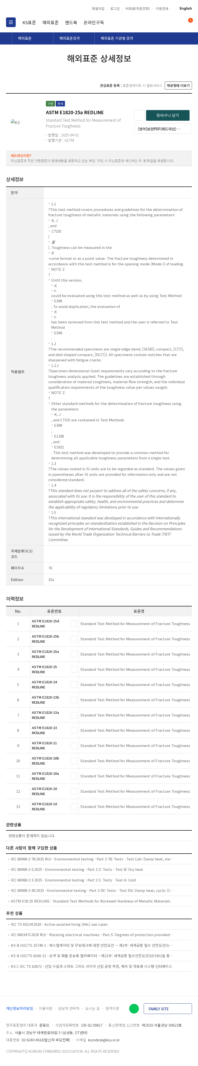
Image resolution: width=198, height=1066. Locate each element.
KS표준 (29, 22)
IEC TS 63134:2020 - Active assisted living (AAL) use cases (59, 924)
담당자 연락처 (68, 1008)
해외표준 (50, 22)
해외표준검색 (69, 38)
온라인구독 (94, 22)
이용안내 (162, 8)
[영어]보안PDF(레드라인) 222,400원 (165, 128)
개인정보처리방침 (19, 1008)
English (186, 8)
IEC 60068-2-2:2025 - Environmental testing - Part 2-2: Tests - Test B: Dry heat (77, 869)
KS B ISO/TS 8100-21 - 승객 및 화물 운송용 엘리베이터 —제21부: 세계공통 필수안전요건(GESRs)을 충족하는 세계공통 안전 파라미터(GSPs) (92, 955)
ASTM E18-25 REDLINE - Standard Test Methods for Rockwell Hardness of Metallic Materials (90, 900)
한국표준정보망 (31, 8)
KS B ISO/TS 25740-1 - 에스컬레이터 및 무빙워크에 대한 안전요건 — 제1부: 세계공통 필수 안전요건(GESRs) (92, 945)
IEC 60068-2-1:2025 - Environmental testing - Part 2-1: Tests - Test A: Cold (73, 879)
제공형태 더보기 (178, 85)
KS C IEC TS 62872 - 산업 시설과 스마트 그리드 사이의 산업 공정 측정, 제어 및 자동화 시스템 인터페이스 (91, 966)
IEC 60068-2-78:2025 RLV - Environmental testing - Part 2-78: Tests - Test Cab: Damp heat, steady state (92, 858)
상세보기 (74, 623)
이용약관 (45, 1008)
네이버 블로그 (134, 1009)
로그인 (115, 8)
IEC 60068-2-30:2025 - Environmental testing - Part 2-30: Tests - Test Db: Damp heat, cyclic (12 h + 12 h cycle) (92, 890)
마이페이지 (178, 22)
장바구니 (190, 20)
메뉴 (11, 22)
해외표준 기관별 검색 (117, 38)
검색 (169, 22)
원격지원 (112, 1008)
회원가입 (98, 8)
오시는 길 (92, 1008)
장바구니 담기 (167, 115)
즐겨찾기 (139, 115)
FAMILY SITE (159, 1008)
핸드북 (71, 22)
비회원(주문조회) (138, 8)
